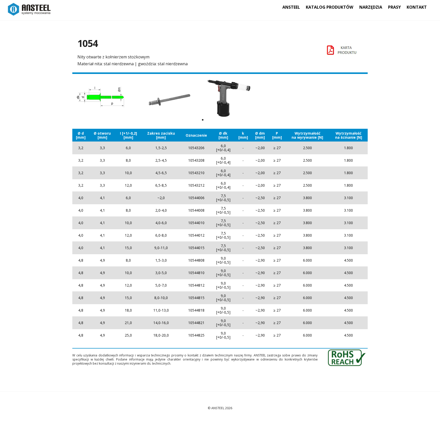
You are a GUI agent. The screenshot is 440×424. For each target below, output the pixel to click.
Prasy (394, 7)
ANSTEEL (291, 7)
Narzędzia (370, 7)
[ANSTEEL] (29, 13)
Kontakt (417, 7)
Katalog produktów (329, 7)
